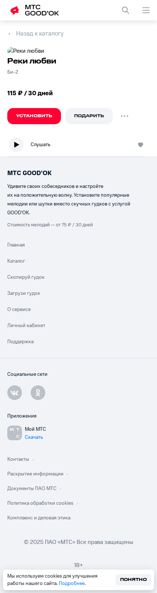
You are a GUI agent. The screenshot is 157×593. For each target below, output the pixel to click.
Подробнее (72, 583)
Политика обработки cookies (40, 503)
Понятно (133, 580)
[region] (78, 146)
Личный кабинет (26, 326)
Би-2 (12, 72)
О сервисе (19, 309)
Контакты (18, 459)
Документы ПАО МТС (32, 489)
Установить (34, 116)
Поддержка (20, 342)
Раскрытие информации (35, 474)
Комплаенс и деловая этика (38, 518)
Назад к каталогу (40, 33)
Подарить (89, 116)
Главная (16, 245)
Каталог (16, 261)
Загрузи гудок (23, 293)
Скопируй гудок (26, 277)
